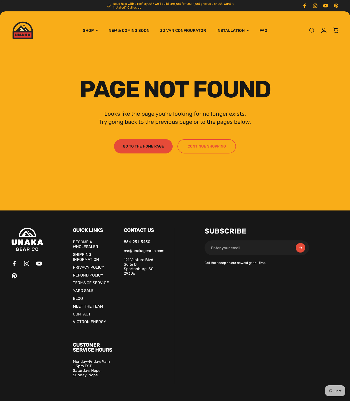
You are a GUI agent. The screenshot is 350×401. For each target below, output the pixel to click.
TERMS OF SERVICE (91, 282)
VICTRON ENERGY (89, 321)
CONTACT (82, 314)
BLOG (78, 298)
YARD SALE (83, 290)
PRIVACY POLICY (88, 267)
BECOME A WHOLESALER (85, 244)
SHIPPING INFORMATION (86, 257)
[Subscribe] (300, 248)
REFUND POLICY (88, 275)
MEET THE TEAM (88, 306)
